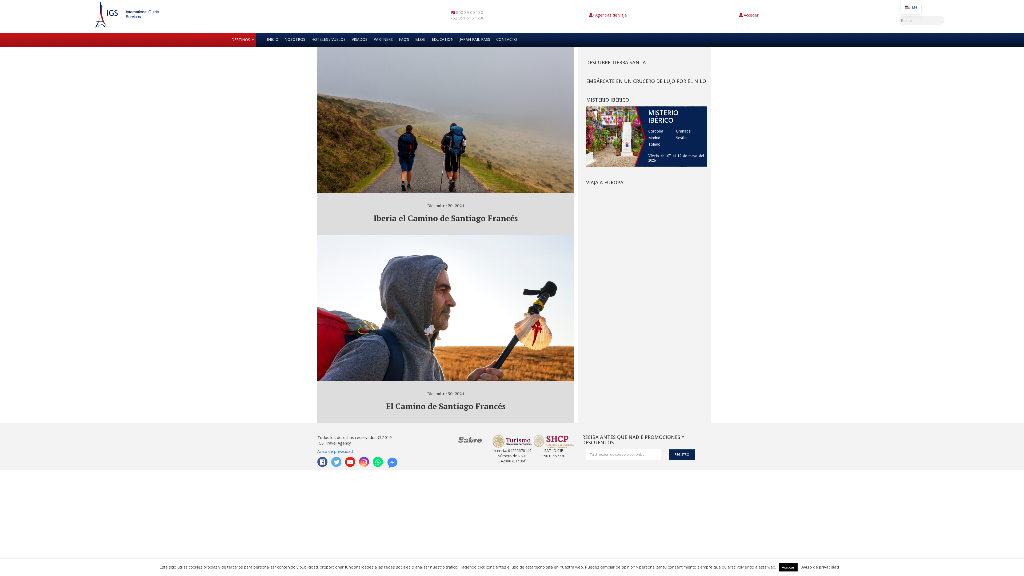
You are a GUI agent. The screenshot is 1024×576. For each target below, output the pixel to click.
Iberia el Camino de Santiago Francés (446, 218)
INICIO (272, 39)
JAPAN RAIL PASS (475, 39)
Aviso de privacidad (335, 451)
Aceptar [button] (788, 567)
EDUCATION (443, 39)
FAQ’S (404, 39)
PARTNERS (383, 39)
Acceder (751, 15)
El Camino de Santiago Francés (446, 406)
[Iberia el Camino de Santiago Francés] (445, 131)
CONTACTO (506, 39)
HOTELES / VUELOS (328, 39)
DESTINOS (241, 39)
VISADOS (359, 39)
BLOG (420, 39)
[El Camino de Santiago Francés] (445, 319)
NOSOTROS (295, 39)
